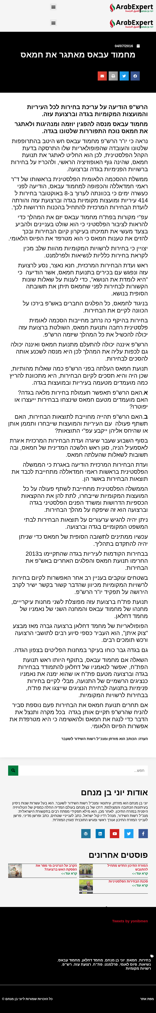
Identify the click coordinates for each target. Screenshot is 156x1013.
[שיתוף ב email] (102, 76)
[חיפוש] (13, 771)
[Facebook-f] (143, 833)
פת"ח (98, 964)
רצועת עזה (82, 964)
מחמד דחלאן (92, 960)
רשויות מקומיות (138, 968)
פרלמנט (111, 964)
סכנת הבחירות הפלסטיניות (128, 881)
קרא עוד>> (140, 873)
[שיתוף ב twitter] (124, 76)
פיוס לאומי (128, 964)
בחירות (145, 960)
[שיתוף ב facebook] (135, 76)
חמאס (132, 960)
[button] (53, 7)
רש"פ (67, 964)
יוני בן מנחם (115, 960)
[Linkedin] (100, 833)
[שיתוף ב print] (113, 76)
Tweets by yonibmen (130, 921)
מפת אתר (147, 999)
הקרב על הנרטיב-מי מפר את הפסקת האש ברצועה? (56, 867)
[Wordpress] (86, 833)
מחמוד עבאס (69, 960)
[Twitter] (129, 833)
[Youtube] (114, 833)
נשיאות (145, 964)
